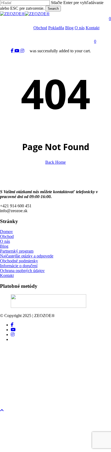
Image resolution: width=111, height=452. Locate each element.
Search (53, 9)
